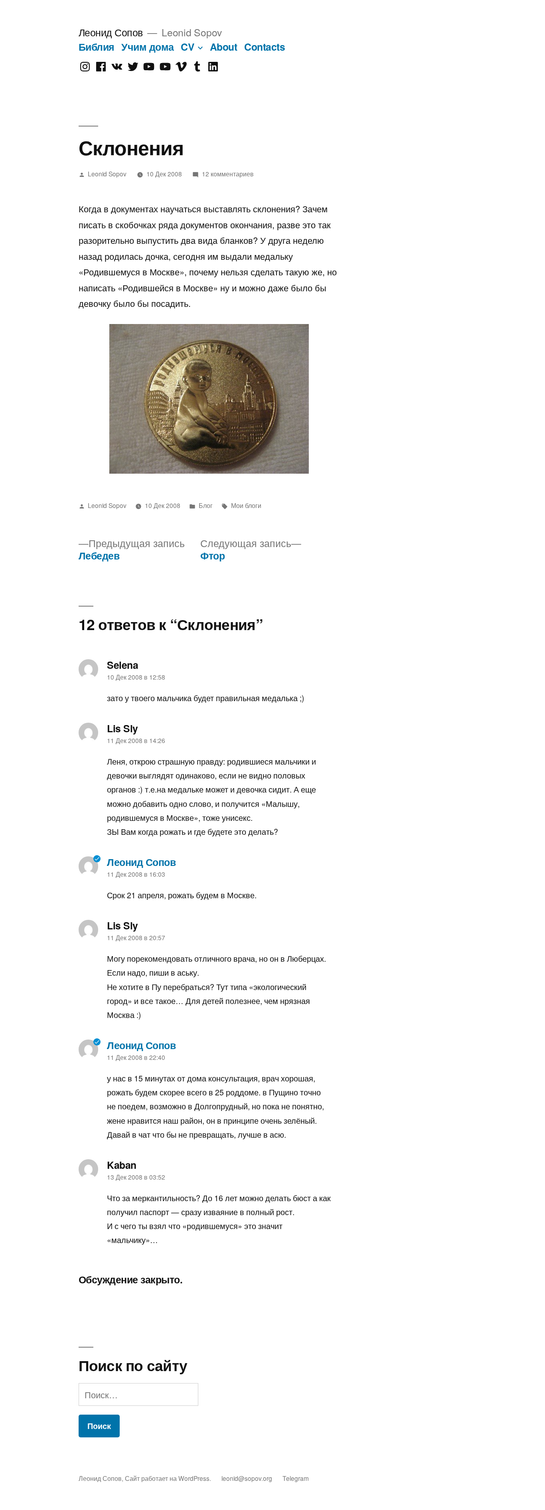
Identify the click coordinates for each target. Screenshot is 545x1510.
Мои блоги (246, 505)
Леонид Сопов (111, 32)
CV (187, 47)
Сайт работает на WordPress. (169, 1478)
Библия (97, 47)
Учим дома (147, 47)
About (223, 47)
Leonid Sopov (107, 173)
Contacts (264, 47)
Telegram (295, 1478)
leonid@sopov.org (246, 1478)
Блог (206, 505)
